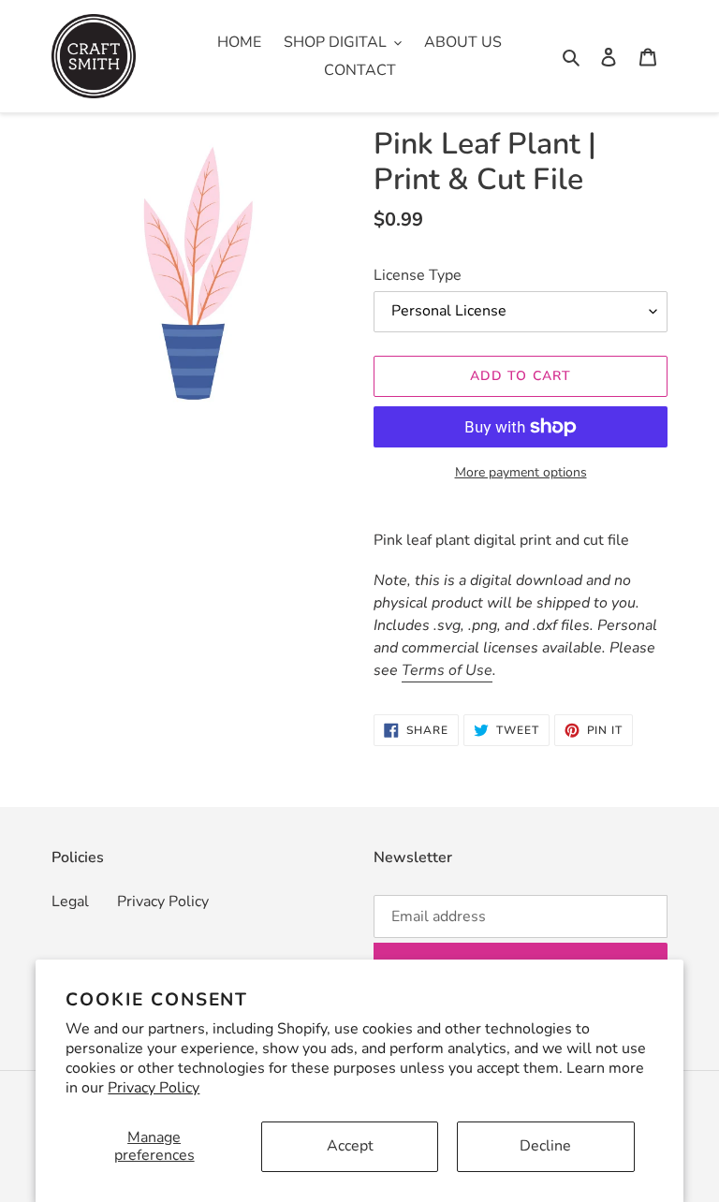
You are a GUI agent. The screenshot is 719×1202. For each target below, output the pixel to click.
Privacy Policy (153, 1087)
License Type (418, 275)
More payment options (521, 472)
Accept (350, 1146)
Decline (545, 1146)
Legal (70, 901)
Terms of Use (447, 670)
